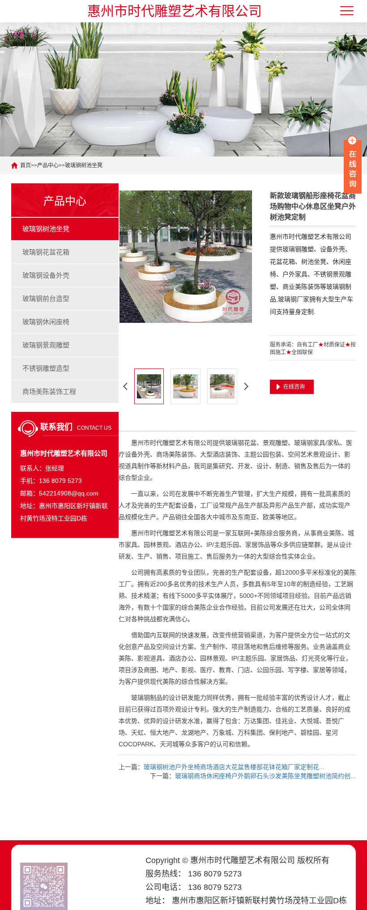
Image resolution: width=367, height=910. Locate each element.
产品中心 (48, 165)
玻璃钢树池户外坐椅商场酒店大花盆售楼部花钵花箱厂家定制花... (234, 766)
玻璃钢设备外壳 (45, 275)
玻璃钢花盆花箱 (45, 252)
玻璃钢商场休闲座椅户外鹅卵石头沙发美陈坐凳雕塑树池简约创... (265, 775)
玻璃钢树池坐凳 (83, 165)
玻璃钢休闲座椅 (45, 322)
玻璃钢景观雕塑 (45, 345)
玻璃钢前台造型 (45, 298)
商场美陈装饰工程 (49, 391)
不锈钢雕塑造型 (45, 368)
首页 (25, 165)
